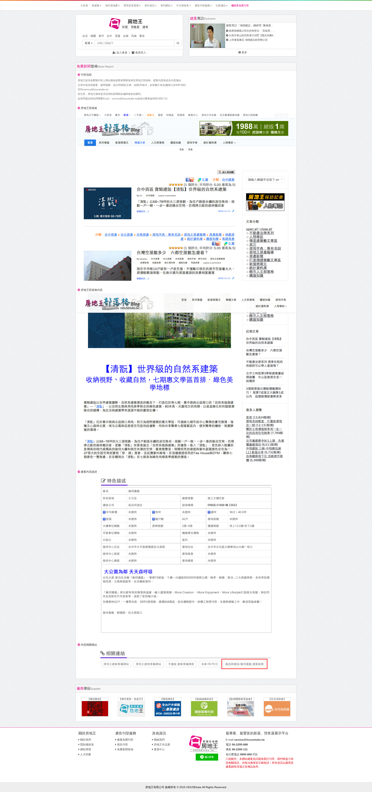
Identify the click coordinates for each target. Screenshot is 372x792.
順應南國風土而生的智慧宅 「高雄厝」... (252, 30)
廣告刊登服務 (202, 5)
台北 (85, 35)
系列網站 (165, 5)
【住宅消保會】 (277, 699)
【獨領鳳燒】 (94, 699)
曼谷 (142, 35)
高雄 (134, 35)
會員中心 (159, 749)
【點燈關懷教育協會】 (240, 699)
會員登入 (140, 52)
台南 (125, 35)
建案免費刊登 (241, 5)
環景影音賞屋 (131, 5)
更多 (244, 52)
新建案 (95, 5)
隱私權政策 (87, 744)
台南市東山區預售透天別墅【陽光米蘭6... (252, 35)
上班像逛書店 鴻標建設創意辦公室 (248, 39)
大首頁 (84, 5)
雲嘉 (117, 35)
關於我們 (85, 739)
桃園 (93, 35)
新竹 (101, 35)
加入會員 (121, 52)
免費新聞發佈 (125, 749)
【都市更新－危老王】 (131, 699)
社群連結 (221, 5)
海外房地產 (111, 5)
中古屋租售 (182, 5)
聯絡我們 (159, 739)
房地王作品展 (162, 744)
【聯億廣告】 (167, 699)
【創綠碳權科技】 (204, 699)
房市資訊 (150, 5)
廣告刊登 (122, 744)
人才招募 (85, 754)
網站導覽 (85, 749)
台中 (109, 35)
